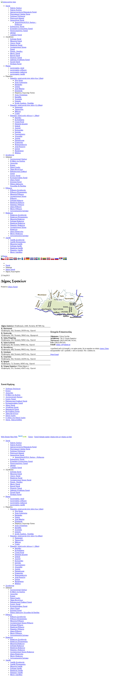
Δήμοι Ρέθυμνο (16, 207)
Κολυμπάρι (19, 130)
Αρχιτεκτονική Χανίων (18, 159)
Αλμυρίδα (18, 136)
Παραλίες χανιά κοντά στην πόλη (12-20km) (26, 105)
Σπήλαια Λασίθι (16, 246)
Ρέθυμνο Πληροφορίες (18, 192)
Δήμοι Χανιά (15, 180)
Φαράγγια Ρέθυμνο (17, 203)
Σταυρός (18, 101)
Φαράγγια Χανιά (16, 45)
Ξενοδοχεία (10, 155)
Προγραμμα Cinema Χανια (20, 14)
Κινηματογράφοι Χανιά (18, 178)
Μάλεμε (18, 111)
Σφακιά (17, 126)
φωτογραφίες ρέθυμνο (18, 70)
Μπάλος (18, 153)
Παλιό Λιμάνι (15, 167)
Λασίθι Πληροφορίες (18, 242)
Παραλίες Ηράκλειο (17, 225)
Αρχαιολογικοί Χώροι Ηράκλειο (22, 652)
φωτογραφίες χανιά (17, 68)
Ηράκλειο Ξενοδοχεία (18, 215)
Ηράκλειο (9, 213)
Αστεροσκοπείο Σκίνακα (19, 211)
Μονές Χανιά (15, 53)
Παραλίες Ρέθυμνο (17, 205)
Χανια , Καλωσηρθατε (14, 420)
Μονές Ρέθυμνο (16, 209)
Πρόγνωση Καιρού (17, 18)
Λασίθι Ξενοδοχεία (17, 240)
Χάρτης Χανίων (16, 8)
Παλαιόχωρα (19, 140)
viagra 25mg (104, 348)
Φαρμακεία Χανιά (12, 409)
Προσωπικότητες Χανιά (19, 31)
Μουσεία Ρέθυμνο (17, 194)
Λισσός (17, 138)
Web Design (5, 437)
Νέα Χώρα (19, 80)
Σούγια (17, 149)
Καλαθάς (18, 97)
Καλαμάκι (18, 84)
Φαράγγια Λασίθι (16, 248)
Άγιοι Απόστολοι (21, 82)
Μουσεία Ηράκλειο (17, 219)
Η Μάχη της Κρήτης (17, 161)
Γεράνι (17, 113)
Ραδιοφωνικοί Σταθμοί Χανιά (16, 401)
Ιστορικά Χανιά (16, 182)
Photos (8, 66)
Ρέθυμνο (9, 188)
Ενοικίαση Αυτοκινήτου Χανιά (21, 29)
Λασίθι (8, 238)
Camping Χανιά (16, 35)
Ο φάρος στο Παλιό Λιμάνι (15, 418)
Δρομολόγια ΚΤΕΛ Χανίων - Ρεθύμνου (29, 457)
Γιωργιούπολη (20, 134)
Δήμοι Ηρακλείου (16, 231)
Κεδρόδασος (19, 120)
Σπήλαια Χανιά (15, 39)
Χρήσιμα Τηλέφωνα (17, 16)
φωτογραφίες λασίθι (17, 74)
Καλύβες (18, 118)
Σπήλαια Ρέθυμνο (16, 200)
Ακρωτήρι (14, 163)
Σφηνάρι (18, 132)
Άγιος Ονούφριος (21, 95)
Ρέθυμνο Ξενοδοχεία (18, 190)
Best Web (13, 437)
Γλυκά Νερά (19, 122)
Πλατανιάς (18, 91)
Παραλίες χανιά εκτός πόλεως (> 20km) (24, 116)
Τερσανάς (18, 99)
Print (52, 354)
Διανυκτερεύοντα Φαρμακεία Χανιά (23, 12)
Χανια (30, 437)
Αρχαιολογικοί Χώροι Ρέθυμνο (21, 623)
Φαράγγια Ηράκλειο (17, 223)
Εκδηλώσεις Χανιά (17, 26)
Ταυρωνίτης (19, 109)
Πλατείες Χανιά (16, 58)
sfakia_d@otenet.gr (63, 345)
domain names (44, 437)
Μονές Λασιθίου (16, 252)
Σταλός (17, 87)
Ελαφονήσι (19, 142)
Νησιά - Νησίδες (16, 51)
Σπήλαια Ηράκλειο (17, 221)
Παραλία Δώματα (21, 124)
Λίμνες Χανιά (15, 43)
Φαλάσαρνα (19, 151)
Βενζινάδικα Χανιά (12, 411)
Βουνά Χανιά (15, 55)
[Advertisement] (62, 368)
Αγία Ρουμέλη (20, 147)
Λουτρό (18, 128)
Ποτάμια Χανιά (15, 64)
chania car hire (66, 437)
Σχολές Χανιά (15, 176)
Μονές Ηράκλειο (16, 234)
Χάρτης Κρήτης (16, 10)
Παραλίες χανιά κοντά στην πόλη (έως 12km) (26, 78)
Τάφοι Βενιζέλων (16, 169)
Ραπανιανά (18, 107)
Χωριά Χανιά (15, 62)
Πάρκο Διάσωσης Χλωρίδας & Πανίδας (18, 185)
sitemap (13, 33)
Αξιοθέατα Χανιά (12, 407)
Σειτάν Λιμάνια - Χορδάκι (24, 103)
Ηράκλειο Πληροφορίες (19, 217)
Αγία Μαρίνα (19, 89)
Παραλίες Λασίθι (16, 250)
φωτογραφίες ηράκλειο (18, 72)
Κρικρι (12, 165)
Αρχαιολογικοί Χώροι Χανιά (20, 480)
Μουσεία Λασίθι (16, 244)
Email (56, 354)
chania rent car (55, 437)
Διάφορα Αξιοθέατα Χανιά (20, 60)
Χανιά (8, 6)
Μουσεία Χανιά (16, 41)
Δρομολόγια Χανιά (17, 20)
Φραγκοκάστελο (21, 145)
